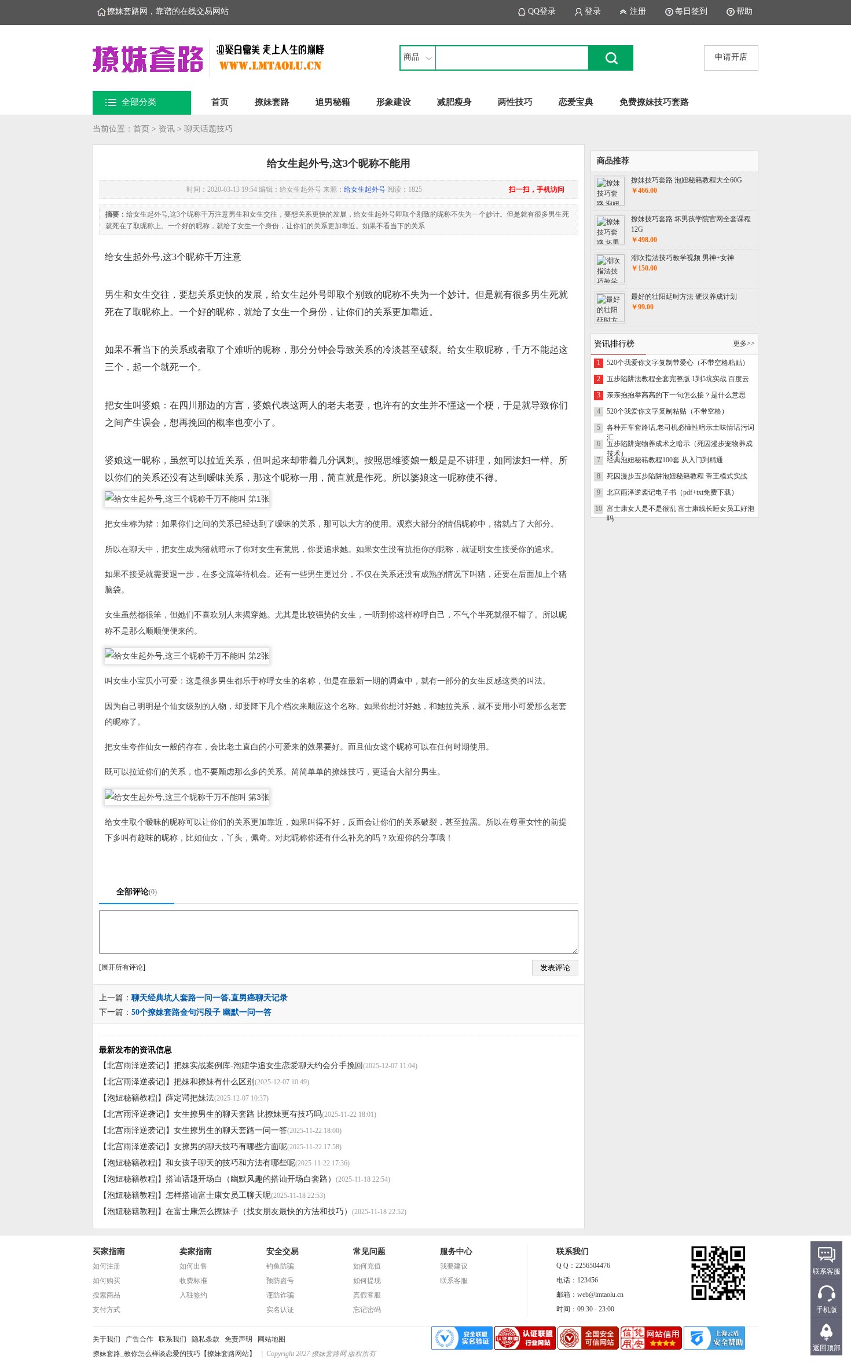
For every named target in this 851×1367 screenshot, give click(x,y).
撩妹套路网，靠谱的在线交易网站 (168, 11)
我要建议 (454, 1266)
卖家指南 (195, 1251)
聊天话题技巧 (208, 129)
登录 (593, 11)
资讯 (167, 129)
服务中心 (456, 1251)
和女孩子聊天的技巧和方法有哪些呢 (230, 1162)
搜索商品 (106, 1295)
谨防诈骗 (280, 1295)
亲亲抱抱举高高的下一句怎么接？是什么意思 (676, 395)
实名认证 (280, 1310)
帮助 (744, 11)
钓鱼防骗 (280, 1266)
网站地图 (271, 1339)
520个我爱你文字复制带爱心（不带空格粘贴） (678, 363)
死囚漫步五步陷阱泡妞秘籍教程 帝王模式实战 (677, 476)
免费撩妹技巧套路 (654, 102)
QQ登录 (542, 11)
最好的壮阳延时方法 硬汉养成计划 (684, 297)
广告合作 (139, 1339)
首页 (220, 102)
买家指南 (109, 1251)
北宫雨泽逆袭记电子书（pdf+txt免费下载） (672, 492)
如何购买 (106, 1281)
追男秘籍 (333, 102)
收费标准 (193, 1281)
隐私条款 (205, 1339)
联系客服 (454, 1281)
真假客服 (367, 1295)
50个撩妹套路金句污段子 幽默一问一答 (201, 1012)
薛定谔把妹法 (190, 1098)
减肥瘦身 (454, 102)
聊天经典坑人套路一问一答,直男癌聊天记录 (209, 997)
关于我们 (106, 1339)
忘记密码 (367, 1310)
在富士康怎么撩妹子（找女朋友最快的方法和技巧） (259, 1211)
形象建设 (393, 102)
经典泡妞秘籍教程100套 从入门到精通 (665, 460)
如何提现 (367, 1281)
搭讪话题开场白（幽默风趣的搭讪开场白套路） (251, 1179)
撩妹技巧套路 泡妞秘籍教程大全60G (686, 180)
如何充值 (367, 1266)
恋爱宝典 (576, 102)
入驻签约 (193, 1295)
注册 (638, 11)
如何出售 (193, 1266)
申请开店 (731, 57)
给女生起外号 (365, 189)
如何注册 (106, 1266)
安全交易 (282, 1251)
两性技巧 (515, 102)
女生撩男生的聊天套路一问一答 (230, 1130)
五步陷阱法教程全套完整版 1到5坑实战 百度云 (678, 379)
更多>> (744, 343)
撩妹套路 (272, 102)
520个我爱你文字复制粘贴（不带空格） (667, 411)
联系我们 (172, 1339)
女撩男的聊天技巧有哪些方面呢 (230, 1146)
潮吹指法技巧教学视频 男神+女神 (682, 258)
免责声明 (238, 1339)
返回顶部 (827, 1348)
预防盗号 (280, 1281)
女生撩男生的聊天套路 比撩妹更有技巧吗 (248, 1114)
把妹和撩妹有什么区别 (214, 1081)
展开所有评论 (122, 967)
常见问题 (369, 1251)
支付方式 (106, 1310)
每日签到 (691, 11)
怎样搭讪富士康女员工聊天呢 (218, 1195)
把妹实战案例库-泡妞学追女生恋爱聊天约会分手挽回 (268, 1065)
